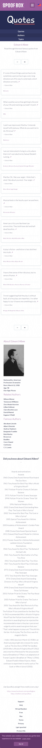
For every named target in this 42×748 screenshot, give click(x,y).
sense (18, 284)
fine (5, 284)
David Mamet (9, 412)
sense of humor (25, 284)
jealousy (6, 140)
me (23, 310)
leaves (19, 310)
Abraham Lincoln (10, 423)
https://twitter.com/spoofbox (21, 694)
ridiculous (12, 284)
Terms (21, 720)
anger (16, 189)
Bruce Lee (7, 437)
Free (21, 712)
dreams (6, 91)
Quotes (21, 31)
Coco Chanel (8, 442)
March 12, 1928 (13, 385)
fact (5, 261)
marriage (10, 189)
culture (6, 166)
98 (8, 388)
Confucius (7, 445)
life (5, 114)
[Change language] (39, 5)
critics (10, 238)
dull (14, 238)
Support (21, 701)
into (13, 261)
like (23, 238)
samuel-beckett (19, 166)
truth (21, 261)
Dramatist (16, 382)
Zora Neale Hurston (11, 404)
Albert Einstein (9, 426)
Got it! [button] (21, 744)
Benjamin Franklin (10, 431)
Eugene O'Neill (9, 415)
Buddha (6, 439)
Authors (21, 35)
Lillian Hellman (9, 407)
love (5, 189)
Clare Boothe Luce (11, 410)
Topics (21, 39)
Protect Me (21, 731)
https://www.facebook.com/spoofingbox (21, 691)
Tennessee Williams (11, 402)
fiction (9, 261)
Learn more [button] (26, 739)
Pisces (13, 390)
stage (26, 166)
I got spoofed (21, 727)
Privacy (21, 723)
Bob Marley (8, 434)
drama (11, 166)
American (17, 380)
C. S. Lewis (7, 447)
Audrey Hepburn (10, 429)
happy (6, 310)
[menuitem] (21, 31)
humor (13, 212)
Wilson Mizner (9, 399)
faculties (18, 238)
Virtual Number (21, 709)
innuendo (7, 212)
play (17, 261)
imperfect (13, 310)
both (5, 238)
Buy (21, 716)
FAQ (21, 705)
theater (31, 166)
